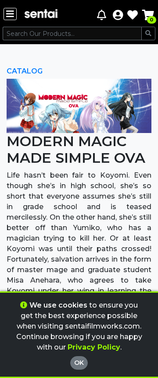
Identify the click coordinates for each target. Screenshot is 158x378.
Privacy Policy (94, 347)
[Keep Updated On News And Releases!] (103, 14)
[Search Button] (148, 33)
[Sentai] (41, 14)
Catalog (25, 71)
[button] (117, 14)
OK (79, 363)
